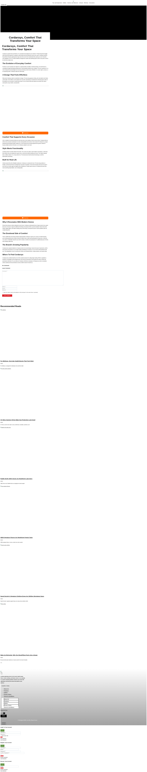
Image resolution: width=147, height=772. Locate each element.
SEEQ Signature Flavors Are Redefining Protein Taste (16, 537)
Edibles (64, 2)
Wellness (86, 2)
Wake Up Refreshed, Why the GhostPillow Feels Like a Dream (18, 655)
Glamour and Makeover (72, 2)
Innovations (92, 2)
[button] (25, 133)
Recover (2, 768)
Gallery (6, 692)
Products (6, 690)
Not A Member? (3, 738)
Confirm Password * (4, 752)
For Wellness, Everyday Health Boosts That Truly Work (17, 361)
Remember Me (5, 735)
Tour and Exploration (57, 2)
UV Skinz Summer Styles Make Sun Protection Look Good (17, 420)
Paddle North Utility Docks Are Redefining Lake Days (16, 478)
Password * (2, 734)
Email (1, 713)
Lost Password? (3, 739)
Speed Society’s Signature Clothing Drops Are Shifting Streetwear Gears (22, 596)
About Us (6, 688)
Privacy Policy (7, 694)
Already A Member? (4, 757)
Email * (2, 749)
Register (2, 755)
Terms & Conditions (9, 696)
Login (1, 737)
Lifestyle (81, 2)
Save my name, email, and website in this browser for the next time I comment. (21, 292)
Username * (3, 732)
